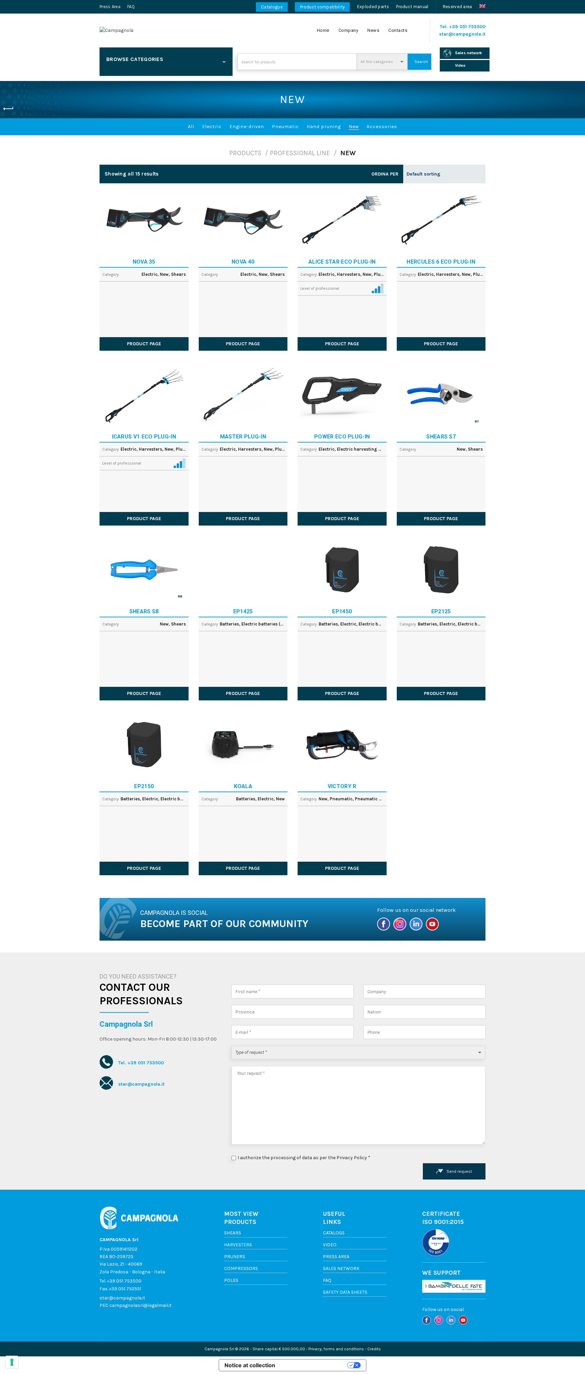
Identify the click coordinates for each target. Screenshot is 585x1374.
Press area (336, 1256)
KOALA (243, 786)
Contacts (397, 30)
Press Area (110, 6)
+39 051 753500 (467, 26)
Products (245, 153)
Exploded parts (373, 6)
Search (421, 61)
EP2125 (441, 611)
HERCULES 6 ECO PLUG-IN (441, 262)
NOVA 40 (243, 262)
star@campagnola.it (462, 34)
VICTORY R (342, 786)
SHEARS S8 (144, 611)
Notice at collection (249, 1365)
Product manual (412, 6)
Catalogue (272, 6)
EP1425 (243, 611)
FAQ (131, 6)
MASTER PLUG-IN (243, 436)
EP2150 (144, 786)
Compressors (241, 1268)
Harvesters (348, 274)
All (191, 126)
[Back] (8, 109)
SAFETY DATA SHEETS (345, 1292)
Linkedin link (416, 926)
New (354, 126)
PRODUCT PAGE (144, 344)
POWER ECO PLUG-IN (342, 436)
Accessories (382, 126)
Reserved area (457, 6)
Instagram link (400, 926)
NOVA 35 (144, 262)
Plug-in (382, 274)
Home (323, 30)
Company (349, 30)
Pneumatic (285, 126)
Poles (231, 1280)
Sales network (341, 1268)
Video (330, 1245)
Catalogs (334, 1233)
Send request (459, 1171)
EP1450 (342, 611)
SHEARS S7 (441, 436)
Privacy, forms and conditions (336, 1349)
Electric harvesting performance (371, 449)
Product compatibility (322, 6)
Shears (178, 274)
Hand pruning (324, 126)
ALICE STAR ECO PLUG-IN (342, 262)
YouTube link (433, 926)
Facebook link (384, 926)
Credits (374, 1349)
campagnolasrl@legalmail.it (140, 1305)
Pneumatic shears (374, 798)
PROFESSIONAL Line (300, 153)
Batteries (229, 624)
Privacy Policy (352, 1158)
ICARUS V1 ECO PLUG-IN (144, 436)
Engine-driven (247, 126)
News (373, 30)
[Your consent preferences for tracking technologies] (11, 1362)
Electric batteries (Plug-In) (269, 624)
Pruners (234, 1256)
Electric (212, 126)
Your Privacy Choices (314, 1365)
